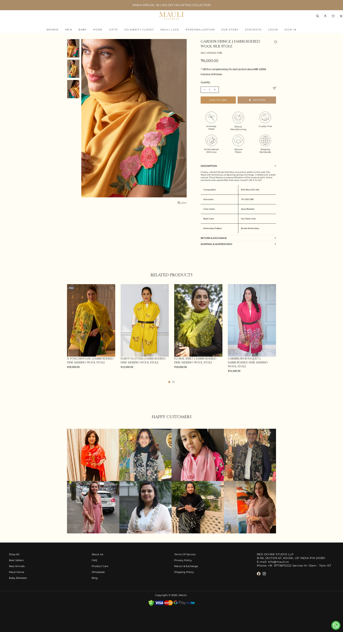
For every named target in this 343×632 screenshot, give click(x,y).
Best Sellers (16, 560)
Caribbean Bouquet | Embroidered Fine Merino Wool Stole (248, 362)
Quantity (205, 82)
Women (52, 29)
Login (273, 29)
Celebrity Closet (139, 29)
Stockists (253, 29)
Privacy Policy (183, 560)
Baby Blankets (18, 578)
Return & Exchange (186, 566)
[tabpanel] (91, 330)
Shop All (14, 554)
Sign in (291, 29)
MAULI (182, 595)
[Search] (317, 16)
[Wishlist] (333, 16)
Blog (95, 578)
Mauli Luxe (169, 29)
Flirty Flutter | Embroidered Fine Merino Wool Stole (143, 360)
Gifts (113, 29)
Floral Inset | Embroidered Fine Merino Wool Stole (195, 360)
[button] (325, 16)
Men (68, 29)
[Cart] (341, 16)
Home (98, 29)
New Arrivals (17, 566)
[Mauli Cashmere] (171, 16)
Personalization (200, 29)
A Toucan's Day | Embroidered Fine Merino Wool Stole (90, 360)
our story (230, 29)
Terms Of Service (184, 554)
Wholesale (98, 572)
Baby (83, 29)
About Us (97, 554)
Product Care (100, 566)
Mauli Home (16, 572)
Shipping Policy (184, 572)
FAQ (94, 560)
